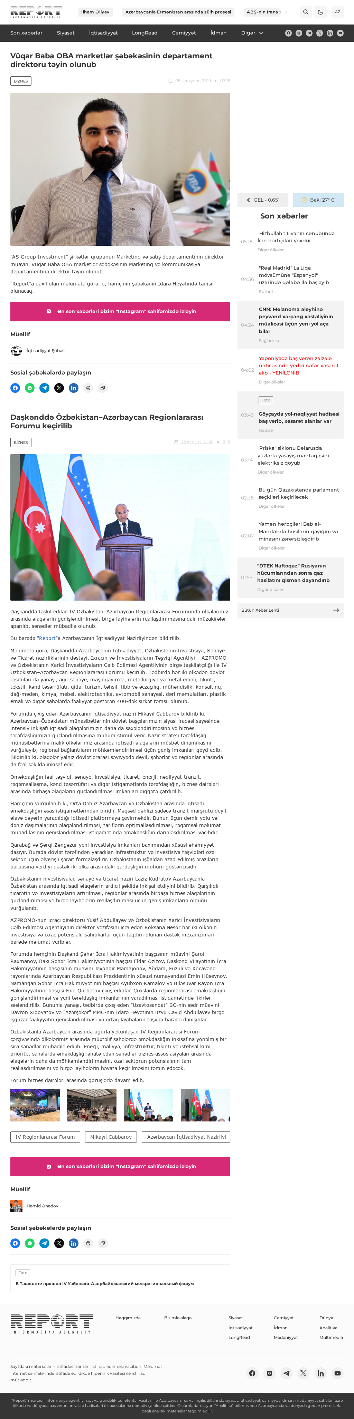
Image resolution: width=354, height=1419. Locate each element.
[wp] (30, 388)
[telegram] (309, 33)
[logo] (36, 12)
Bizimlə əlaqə (178, 1317)
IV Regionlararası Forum (45, 1137)
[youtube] (340, 33)
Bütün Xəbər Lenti (260, 610)
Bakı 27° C (322, 200)
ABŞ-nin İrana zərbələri (273, 11)
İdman (281, 1327)
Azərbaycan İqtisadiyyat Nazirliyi (186, 1137)
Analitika (328, 1327)
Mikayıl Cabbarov (111, 1137)
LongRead (239, 1337)
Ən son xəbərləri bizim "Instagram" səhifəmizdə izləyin (126, 311)
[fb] (288, 33)
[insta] (299, 33)
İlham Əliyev (95, 11)
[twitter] (319, 33)
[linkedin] (330, 33)
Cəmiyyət (284, 1317)
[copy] (103, 388)
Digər (248, 33)
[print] (88, 388)
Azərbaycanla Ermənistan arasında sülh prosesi (178, 11)
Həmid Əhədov (42, 1205)
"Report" (47, 638)
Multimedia (331, 1337)
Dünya (326, 1317)
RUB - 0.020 (266, 200)
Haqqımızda (128, 1317)
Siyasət (236, 1317)
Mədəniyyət (286, 1337)
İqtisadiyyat (241, 1327)
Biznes (21, 81)
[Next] (282, 12)
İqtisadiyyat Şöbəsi (46, 350)
